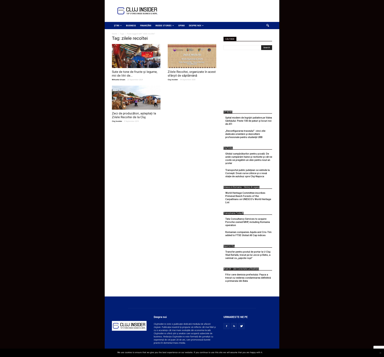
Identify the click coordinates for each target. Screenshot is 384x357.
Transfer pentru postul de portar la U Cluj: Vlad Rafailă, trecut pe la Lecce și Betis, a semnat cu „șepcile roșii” (248, 255)
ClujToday (228, 148)
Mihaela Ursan (118, 79)
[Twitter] (241, 326)
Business (131, 25)
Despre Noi (195, 25)
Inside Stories (163, 25)
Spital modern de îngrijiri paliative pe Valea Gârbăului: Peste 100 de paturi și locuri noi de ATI (248, 120)
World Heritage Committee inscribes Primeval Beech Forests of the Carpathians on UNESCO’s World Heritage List (248, 197)
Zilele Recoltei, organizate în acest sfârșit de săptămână (192, 73)
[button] (267, 25)
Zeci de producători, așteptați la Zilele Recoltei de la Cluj (134, 115)
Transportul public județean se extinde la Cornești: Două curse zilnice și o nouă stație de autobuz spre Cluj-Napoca (247, 173)
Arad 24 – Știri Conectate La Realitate (241, 269)
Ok (265, 352)
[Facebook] (227, 326)
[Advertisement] (248, 81)
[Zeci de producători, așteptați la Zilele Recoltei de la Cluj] (136, 98)
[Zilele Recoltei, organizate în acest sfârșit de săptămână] (192, 56)
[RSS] (234, 326)
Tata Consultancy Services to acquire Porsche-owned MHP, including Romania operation (247, 222)
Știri (116, 25)
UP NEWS (228, 112)
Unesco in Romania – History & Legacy (242, 187)
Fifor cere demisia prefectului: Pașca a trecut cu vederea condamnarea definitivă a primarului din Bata (248, 277)
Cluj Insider (173, 79)
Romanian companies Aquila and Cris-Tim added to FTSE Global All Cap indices (248, 234)
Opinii (181, 25)
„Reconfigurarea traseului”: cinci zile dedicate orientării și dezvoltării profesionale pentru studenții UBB (245, 134)
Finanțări (145, 25)
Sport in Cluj (229, 246)
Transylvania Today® (234, 213)
